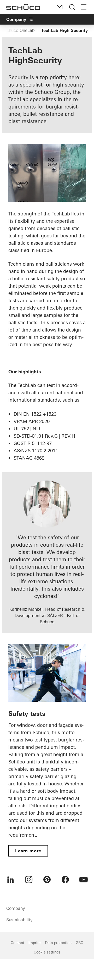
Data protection (58, 942)
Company (16, 19)
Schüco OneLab (19, 30)
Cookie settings (47, 952)
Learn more (28, 850)
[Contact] (59, 7)
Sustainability (19, 919)
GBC (79, 942)
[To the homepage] (23, 7)
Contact (17, 942)
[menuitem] (10, 879)
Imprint (34, 942)
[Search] (72, 7)
